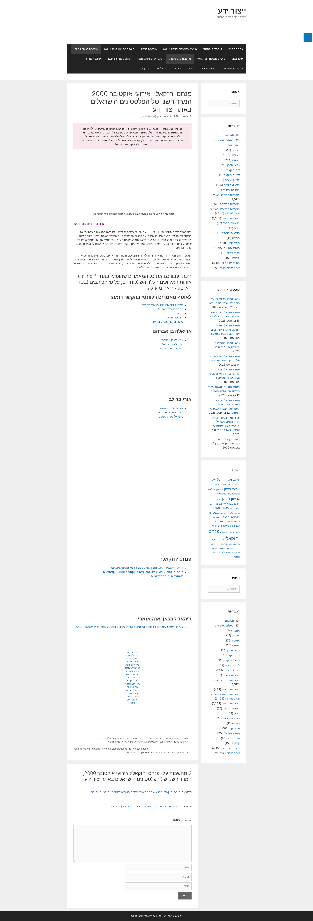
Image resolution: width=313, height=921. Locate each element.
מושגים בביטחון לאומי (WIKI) (119, 49)
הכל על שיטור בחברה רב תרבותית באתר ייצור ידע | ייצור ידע (145, 806)
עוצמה (237, 526)
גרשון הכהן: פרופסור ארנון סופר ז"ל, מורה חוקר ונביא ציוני (224, 303)
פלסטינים (224, 532)
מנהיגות (223, 513)
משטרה (214, 512)
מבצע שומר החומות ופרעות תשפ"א (162, 305)
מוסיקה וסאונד (231, 190)
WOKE (236, 480)
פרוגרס (220, 539)
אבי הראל (224, 479)
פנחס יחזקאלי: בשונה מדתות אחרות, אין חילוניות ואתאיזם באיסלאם (224, 373)
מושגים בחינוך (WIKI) (119, 58)
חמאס (218, 499)
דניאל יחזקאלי (231, 175)
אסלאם (211, 489)
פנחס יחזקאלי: (147, 567)
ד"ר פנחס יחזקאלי (212, 49)
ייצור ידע (232, 10)
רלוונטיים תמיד (103, 738)
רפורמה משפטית (224, 548)
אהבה (236, 145)
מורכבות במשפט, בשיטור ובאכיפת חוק (145, 738)
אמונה (236, 155)
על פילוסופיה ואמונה (232, 68)
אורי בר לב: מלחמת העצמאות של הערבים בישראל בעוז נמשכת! (170, 412)
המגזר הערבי (166, 741)
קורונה (236, 258)
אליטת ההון (214, 484)
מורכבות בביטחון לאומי (86, 49)
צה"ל (214, 539)
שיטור (211, 548)
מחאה (237, 513)
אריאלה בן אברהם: (171, 344)
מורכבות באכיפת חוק (180, 58)
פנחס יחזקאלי (118, 738)
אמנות (236, 160)
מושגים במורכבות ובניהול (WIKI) (180, 49)
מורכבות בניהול (149, 49)
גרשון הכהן (237, 58)
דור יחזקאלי (233, 170)
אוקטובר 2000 (180, 741)
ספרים (190, 68)
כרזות (232, 508)
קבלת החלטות (234, 544)
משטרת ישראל (231, 517)
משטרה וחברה (231, 223)
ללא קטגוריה (232, 180)
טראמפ (222, 504)
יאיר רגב (214, 503)
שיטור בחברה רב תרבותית (168, 321)
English (229, 135)
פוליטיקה (234, 243)
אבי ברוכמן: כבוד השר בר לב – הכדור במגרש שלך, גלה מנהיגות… (156, 752)
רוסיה (217, 544)
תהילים (222, 552)
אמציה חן (219, 489)
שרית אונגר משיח (229, 268)
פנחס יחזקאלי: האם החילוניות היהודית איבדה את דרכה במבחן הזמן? (225, 329)
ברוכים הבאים (235, 49)
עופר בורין (219, 521)
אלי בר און (233, 484)
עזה (231, 526)
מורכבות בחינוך (94, 58)
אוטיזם (236, 150)
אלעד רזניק (232, 489)
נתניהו (229, 521)
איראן (213, 479)
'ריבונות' (178, 313)
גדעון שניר (221, 494)
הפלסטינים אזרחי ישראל (146, 741)
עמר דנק (226, 526)
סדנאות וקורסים (230, 233)
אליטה (223, 485)
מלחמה (231, 513)
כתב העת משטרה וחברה (150, 58)
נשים (237, 228)
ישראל (237, 508)
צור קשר (145, 68)
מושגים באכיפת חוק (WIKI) (211, 58)
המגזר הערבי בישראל (170, 309)
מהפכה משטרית (220, 507)
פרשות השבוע (208, 68)
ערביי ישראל (127, 741)
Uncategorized (224, 140)
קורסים (177, 68)
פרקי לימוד (161, 68)
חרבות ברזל (233, 503)
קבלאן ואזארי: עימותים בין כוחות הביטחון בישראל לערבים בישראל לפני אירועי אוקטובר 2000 (129, 626)
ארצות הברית (233, 493)
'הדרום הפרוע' (175, 317)
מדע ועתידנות (232, 185)
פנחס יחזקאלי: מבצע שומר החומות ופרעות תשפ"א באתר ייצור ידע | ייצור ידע (135, 792)
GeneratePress (140, 915)
